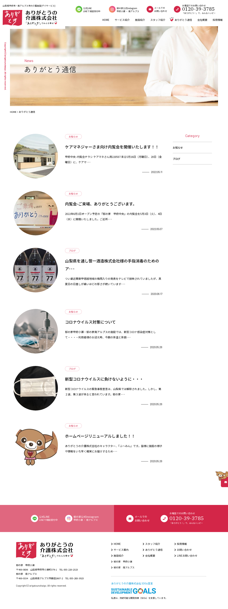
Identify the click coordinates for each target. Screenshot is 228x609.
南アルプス (133, 11)
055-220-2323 (71, 569)
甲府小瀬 (121, 11)
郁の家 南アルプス (124, 567)
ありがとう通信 (183, 20)
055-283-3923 (76, 578)
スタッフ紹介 (157, 20)
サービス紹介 (122, 20)
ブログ (176, 159)
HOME (105, 20)
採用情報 (218, 20)
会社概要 (202, 20)
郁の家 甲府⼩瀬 (123, 561)
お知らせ (178, 147)
